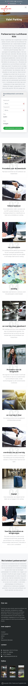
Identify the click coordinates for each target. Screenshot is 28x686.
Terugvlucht (6, 107)
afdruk (2, 636)
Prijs (4, 114)
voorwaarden (4, 634)
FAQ (2, 638)
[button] (13, 3)
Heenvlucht (6, 100)
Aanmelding (19, 1)
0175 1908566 (10, 1)
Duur (4, 121)
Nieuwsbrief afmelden (7, 640)
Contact (3, 632)
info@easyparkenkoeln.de (10, 656)
